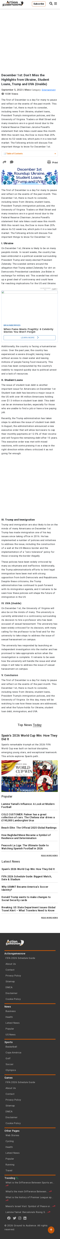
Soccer (9, 1064)
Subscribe (38, 4)
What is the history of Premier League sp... (29, 1197)
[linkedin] (25, 1218)
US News (10, 1034)
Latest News (13, 1022)
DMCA (9, 987)
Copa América (13, 1052)
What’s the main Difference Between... (27, 1191)
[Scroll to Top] (51, 1229)
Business (11, 1011)
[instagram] (19, 1218)
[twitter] (14, 1218)
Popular (10, 1028)
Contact (10, 969)
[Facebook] (9, 1218)
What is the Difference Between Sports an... (30, 1182)
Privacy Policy (13, 975)
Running (10, 1164)
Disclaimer (11, 993)
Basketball (11, 1046)
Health (9, 1017)
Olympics (11, 1070)
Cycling (10, 1141)
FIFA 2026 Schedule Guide (20, 958)
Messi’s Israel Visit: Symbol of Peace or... (29, 1206)
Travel (9, 1170)
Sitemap (10, 981)
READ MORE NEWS (49, 855)
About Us (11, 963)
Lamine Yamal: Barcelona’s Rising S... (26, 1212)
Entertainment (49, 90)
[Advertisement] (30, 40)
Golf (8, 1058)
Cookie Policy (13, 999)
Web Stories (13, 1135)
